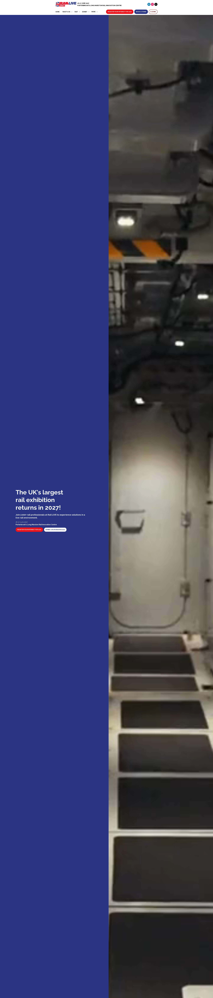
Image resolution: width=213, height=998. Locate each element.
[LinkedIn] (148, 4)
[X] (155, 4)
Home (57, 12)
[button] (94, 12)
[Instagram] (152, 4)
